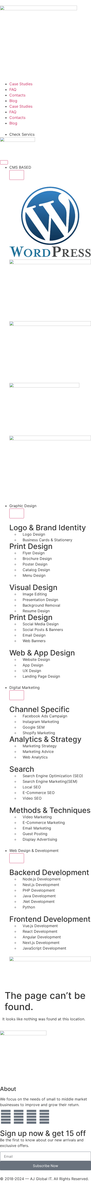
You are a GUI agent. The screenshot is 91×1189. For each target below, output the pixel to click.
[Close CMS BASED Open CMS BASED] (16, 175)
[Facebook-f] (18, 1117)
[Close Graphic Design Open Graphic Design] (16, 513)
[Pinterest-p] (31, 1117)
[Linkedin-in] (44, 1117)
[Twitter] (6, 1117)
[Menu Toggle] (4, 162)
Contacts (17, 95)
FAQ (12, 89)
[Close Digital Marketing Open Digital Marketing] (16, 695)
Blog (13, 100)
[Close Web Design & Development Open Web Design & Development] (16, 858)
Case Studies (20, 84)
